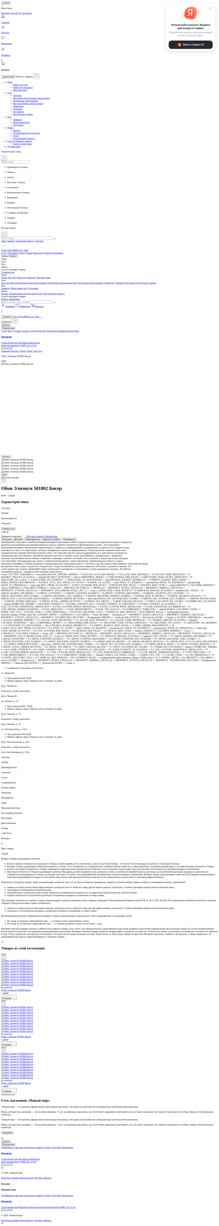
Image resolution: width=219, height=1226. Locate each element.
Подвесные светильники (25, 101)
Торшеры (17, 109)
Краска (16, 130)
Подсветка (18, 111)
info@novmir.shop (10, 345)
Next (4, 475)
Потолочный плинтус (24, 138)
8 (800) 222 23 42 (27, 345)
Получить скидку (35, 536)
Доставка (12, 253)
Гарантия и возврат (51, 539)
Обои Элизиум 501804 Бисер (16, 990)
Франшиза (23, 343)
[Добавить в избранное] (3, 480)
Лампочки (18, 106)
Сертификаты (69, 539)
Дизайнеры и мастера (12, 1147)
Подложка (18, 125)
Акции (29, 253)
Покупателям (8, 328)
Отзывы (17, 331)
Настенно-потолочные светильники (31, 98)
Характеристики (32, 539)
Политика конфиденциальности (17, 1178)
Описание (6, 539)
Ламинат (17, 119)
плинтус (30, 241)
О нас (4, 253)
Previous (6, 457)
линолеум (21, 241)
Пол (9, 117)
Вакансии (38, 253)
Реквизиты (52, 331)
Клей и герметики (22, 144)
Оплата (21, 253)
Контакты (58, 253)
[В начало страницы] (4, 247)
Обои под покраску (23, 87)
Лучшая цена (13, 146)
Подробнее (7, 1133)
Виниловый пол (21, 122)
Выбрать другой (9, 13)
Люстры (17, 95)
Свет (9, 93)
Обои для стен (20, 85)
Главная (5, 351)
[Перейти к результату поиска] (54, 238)
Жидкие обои (20, 90)
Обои (10, 82)
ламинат (11, 241)
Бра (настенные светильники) (28, 103)
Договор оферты (42, 1178)
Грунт (16, 136)
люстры (39, 241)
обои (3, 241)
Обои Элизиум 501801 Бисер (16, 1036)
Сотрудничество (37, 331)
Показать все (8, 529)
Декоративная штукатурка (26, 133)
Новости (48, 253)
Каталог (13, 256)
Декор (10, 127)
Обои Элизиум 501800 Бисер (16, 1083)
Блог (10, 331)
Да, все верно (25, 13)
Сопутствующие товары (19, 141)
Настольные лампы (23, 114)
